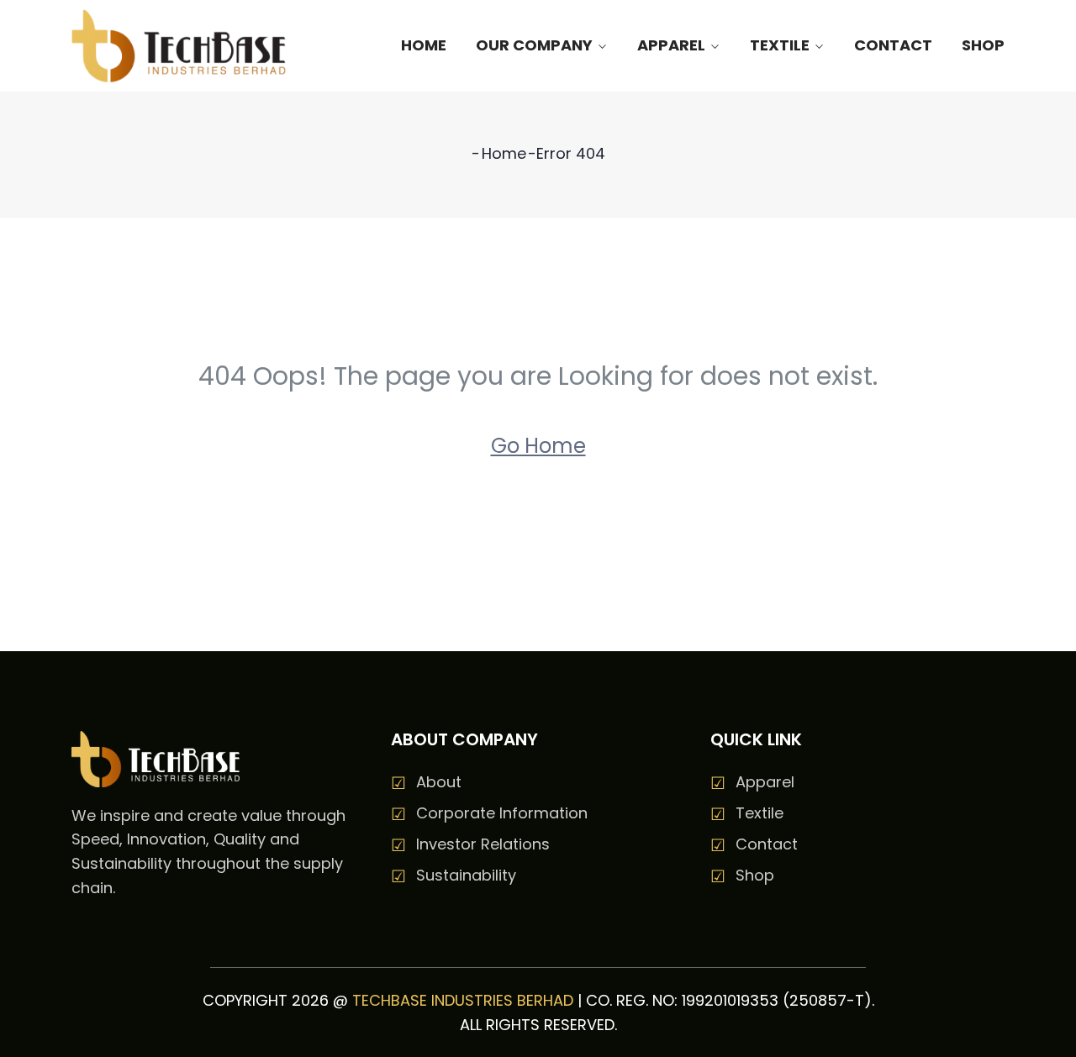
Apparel (671, 44)
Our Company (534, 44)
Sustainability (466, 875)
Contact (893, 44)
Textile (780, 44)
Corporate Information (502, 812)
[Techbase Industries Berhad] (178, 45)
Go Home (538, 446)
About (439, 781)
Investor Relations (483, 844)
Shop (983, 44)
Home (423, 44)
